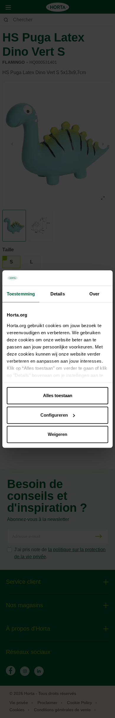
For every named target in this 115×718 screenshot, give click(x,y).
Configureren (54, 415)
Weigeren (57, 434)
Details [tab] (57, 293)
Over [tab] (94, 293)
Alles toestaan (57, 395)
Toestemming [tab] (21, 293)
